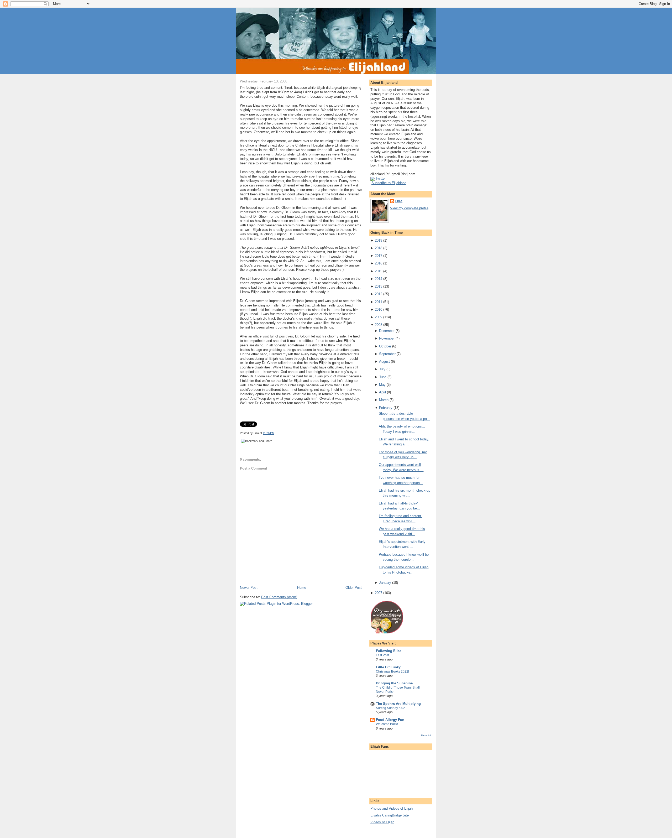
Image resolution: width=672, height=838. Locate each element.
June (382, 377)
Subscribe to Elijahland (388, 183)
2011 (378, 302)
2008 (378, 325)
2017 (378, 256)
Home (301, 588)
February (385, 408)
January (385, 583)
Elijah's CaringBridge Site (389, 815)
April (382, 392)
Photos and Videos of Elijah (391, 808)
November (387, 338)
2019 (378, 240)
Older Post (353, 588)
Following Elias (388, 651)
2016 (378, 263)
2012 (378, 294)
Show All (426, 735)
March (383, 400)
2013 (378, 286)
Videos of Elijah (382, 822)
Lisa (398, 201)
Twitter (381, 178)
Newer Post (249, 588)
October (385, 346)
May (382, 385)
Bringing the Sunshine (394, 683)
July (382, 369)
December (387, 331)
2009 (378, 317)
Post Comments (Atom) (279, 597)
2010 (378, 309)
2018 (378, 248)
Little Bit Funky (388, 667)
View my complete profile (409, 208)
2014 (378, 279)
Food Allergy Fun (390, 720)
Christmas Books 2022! (392, 671)
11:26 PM (268, 433)
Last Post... (383, 655)
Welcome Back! (387, 724)
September (387, 354)
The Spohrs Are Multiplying (398, 704)
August (384, 361)
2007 (378, 593)
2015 (378, 271)
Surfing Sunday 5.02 (390, 708)
